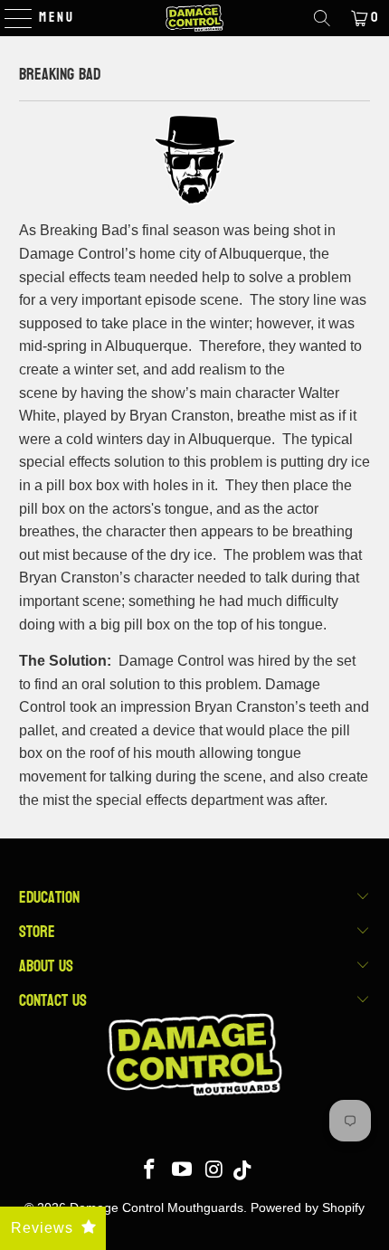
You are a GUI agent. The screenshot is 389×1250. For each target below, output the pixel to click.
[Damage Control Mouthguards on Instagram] (214, 1171)
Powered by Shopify (308, 1207)
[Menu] (9, 18)
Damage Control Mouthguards (156, 1207)
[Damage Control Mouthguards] (195, 18)
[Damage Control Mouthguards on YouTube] (182, 1171)
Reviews (42, 1228)
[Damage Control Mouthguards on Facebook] (150, 1171)
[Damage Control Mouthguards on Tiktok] (242, 1171)
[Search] (322, 18)
